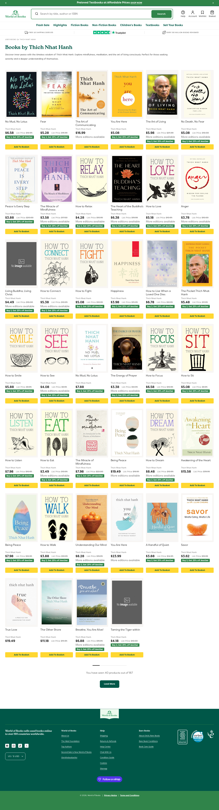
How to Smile (13, 375)
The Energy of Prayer (124, 375)
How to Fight (83, 291)
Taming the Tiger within (125, 629)
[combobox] (102, 14)
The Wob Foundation (70, 741)
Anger (185, 206)
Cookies (103, 763)
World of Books (94, 795)
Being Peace (118, 460)
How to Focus (154, 375)
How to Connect (50, 291)
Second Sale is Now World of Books (76, 752)
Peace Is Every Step (17, 206)
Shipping (104, 736)
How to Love (153, 206)
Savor (184, 545)
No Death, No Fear (192, 121)
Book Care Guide (146, 747)
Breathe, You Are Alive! (89, 629)
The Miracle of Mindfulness (49, 208)
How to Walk (48, 545)
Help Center (105, 747)
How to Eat (47, 460)
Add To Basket (21, 147)
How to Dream (155, 460)
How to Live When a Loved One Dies (158, 293)
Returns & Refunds (108, 741)
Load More (109, 684)
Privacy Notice (110, 795)
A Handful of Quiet (157, 545)
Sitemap (103, 768)
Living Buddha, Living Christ (18, 293)
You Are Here (119, 121)
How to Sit (187, 375)
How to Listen (13, 460)
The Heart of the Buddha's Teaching (127, 208)
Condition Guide (107, 758)
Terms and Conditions (129, 795)
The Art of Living (156, 121)
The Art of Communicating (86, 123)
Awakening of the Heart (196, 460)
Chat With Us (105, 752)
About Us (65, 736)
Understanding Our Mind (91, 545)
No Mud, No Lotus (16, 121)
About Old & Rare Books (149, 736)
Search (161, 14)
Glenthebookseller (69, 758)
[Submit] (36, 14)
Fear (43, 121)
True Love (11, 629)
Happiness (117, 291)
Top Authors (66, 747)
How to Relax (84, 206)
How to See (47, 375)
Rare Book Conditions (148, 741)
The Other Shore (50, 629)
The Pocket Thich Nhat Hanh (195, 293)
